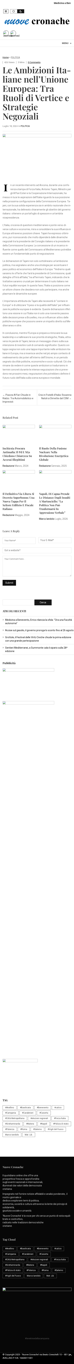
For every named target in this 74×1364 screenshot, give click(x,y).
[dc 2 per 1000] (38, 870)
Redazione (8, 465)
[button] (5, 11)
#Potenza (9, 1129)
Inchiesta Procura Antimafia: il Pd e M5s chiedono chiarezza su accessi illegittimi (17, 454)
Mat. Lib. (29, 1135)
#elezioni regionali (39, 1118)
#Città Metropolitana (14, 1118)
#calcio (57, 1107)
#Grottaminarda (12, 1124)
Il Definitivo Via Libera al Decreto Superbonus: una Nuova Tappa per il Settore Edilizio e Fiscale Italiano (18, 501)
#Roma (23, 1129)
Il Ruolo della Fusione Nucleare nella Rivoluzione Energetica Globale (53, 454)
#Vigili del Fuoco (55, 1129)
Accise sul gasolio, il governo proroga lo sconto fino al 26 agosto (39, 630)
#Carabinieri (27, 1113)
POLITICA (15, 57)
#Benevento (42, 1107)
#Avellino (9, 1107)
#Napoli (43, 1124)
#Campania (10, 1113)
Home (6, 57)
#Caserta (43, 1113)
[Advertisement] (37, 796)
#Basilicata (25, 1107)
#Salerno (37, 1129)
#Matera (30, 1124)
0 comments (34, 62)
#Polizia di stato (60, 1124)
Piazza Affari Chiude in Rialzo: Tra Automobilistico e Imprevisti (18, 398)
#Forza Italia (60, 1118)
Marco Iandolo (46, 518)
